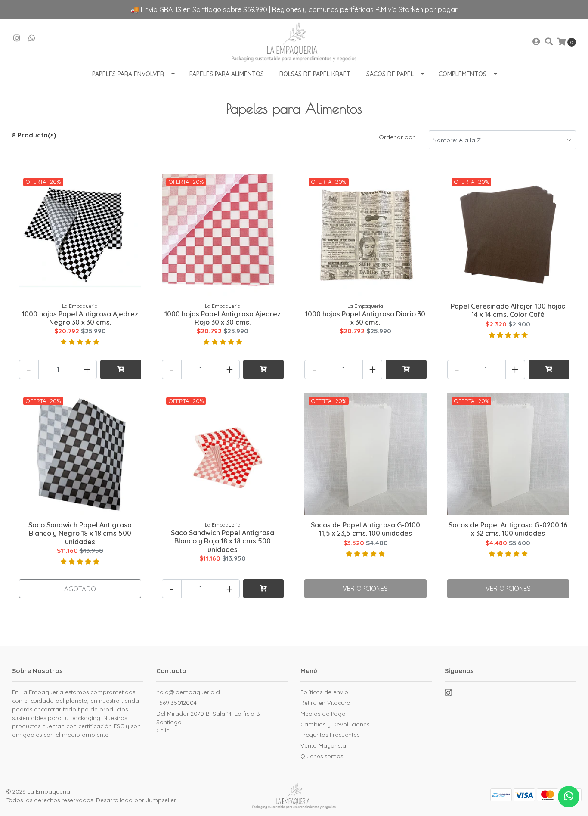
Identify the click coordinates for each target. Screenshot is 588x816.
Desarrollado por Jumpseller (136, 800)
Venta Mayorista (323, 745)
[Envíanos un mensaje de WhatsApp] (568, 796)
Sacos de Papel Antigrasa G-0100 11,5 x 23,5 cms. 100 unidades (365, 529)
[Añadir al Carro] (120, 369)
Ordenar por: (397, 137)
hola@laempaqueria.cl (188, 692)
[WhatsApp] (32, 38)
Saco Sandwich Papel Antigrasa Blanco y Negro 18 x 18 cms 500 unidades (80, 533)
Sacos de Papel (390, 74)
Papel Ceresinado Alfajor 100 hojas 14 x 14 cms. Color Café (508, 310)
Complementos (462, 74)
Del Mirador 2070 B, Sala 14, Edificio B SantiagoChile (208, 722)
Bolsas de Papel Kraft (314, 74)
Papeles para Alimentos (226, 74)
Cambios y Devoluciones (334, 724)
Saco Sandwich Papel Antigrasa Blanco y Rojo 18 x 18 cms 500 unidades (222, 540)
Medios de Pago (323, 713)
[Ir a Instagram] (17, 38)
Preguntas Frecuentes (329, 734)
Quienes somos (321, 756)
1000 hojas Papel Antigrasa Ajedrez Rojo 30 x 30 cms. (222, 318)
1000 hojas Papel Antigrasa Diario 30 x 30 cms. (365, 318)
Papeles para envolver (128, 74)
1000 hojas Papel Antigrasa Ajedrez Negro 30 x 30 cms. (80, 318)
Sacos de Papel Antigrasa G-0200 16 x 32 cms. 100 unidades (508, 529)
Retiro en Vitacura (325, 702)
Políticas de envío (324, 692)
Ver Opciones (365, 588)
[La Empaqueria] (294, 42)
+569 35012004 (176, 702)
